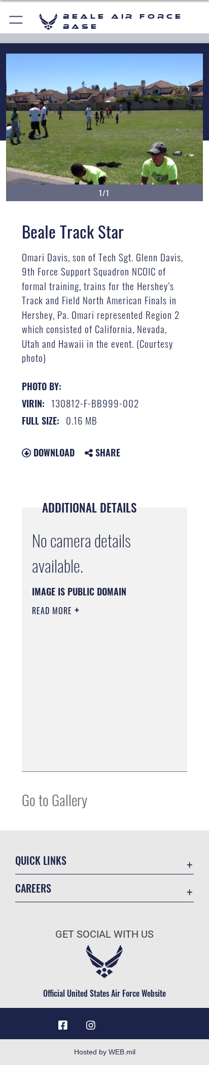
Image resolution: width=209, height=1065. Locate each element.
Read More (53, 611)
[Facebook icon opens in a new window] (63, 1025)
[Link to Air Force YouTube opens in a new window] (118, 1021)
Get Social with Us (104, 934)
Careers (33, 888)
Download (53, 452)
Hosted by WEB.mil (104, 1052)
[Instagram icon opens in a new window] (90, 1025)
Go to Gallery (54, 799)
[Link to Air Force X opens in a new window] (146, 1021)
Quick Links (40, 860)
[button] (16, 21)
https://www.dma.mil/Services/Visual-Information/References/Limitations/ (93, 752)
